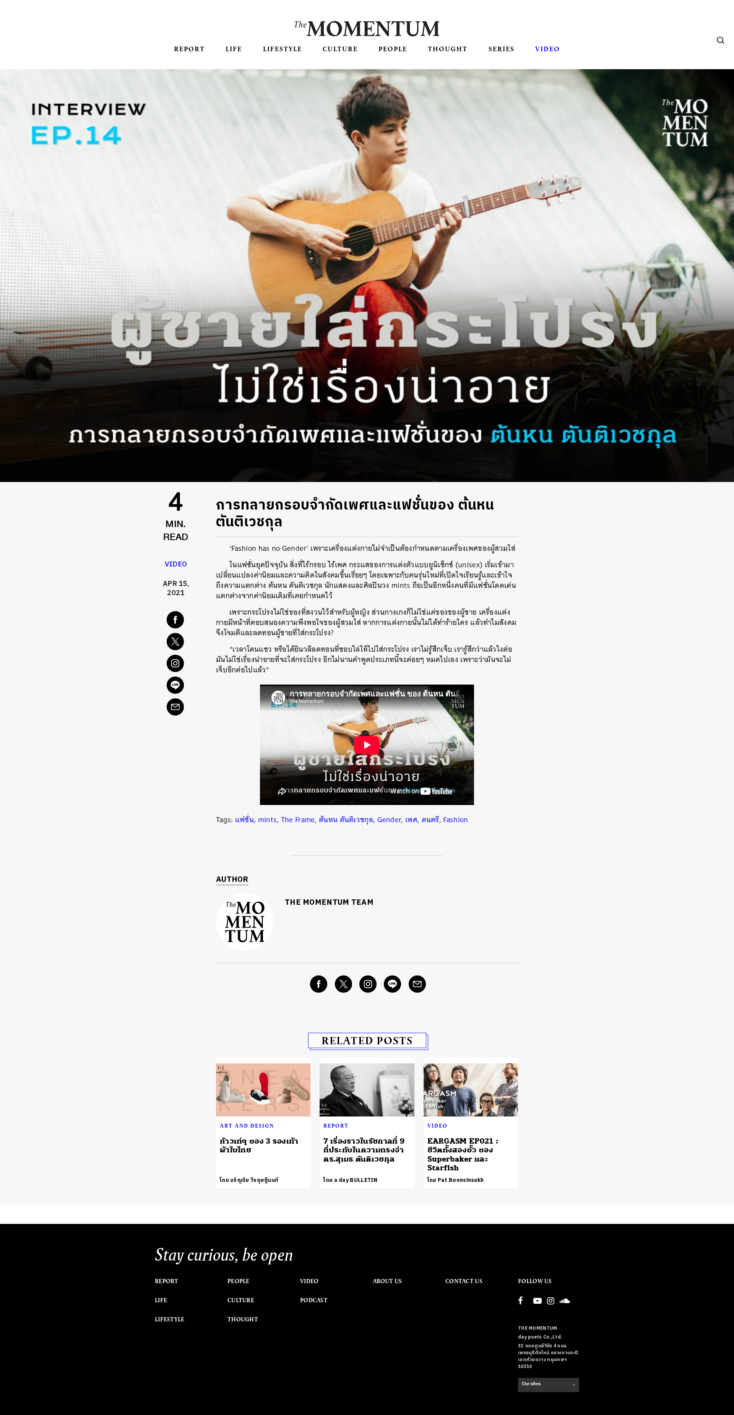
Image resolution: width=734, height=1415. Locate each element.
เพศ (411, 819)
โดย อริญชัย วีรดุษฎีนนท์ (249, 1180)
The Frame (298, 819)
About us (387, 1281)
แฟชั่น (244, 819)
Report (189, 48)
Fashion (455, 819)
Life (234, 48)
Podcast (314, 1300)
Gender (389, 819)
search (720, 40)
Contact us (463, 1281)
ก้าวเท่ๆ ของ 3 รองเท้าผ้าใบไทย (259, 1145)
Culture (340, 48)
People (392, 48)
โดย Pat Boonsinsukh (455, 1180)
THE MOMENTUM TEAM (329, 902)
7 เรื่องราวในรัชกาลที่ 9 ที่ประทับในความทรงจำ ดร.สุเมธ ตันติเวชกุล (363, 1150)
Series (502, 48)
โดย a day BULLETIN (350, 1180)
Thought (448, 48)
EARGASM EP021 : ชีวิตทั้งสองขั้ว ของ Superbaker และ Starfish (463, 1154)
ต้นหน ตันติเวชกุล (346, 819)
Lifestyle (282, 48)
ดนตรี (430, 819)
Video (547, 48)
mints (267, 819)
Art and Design (247, 1125)
